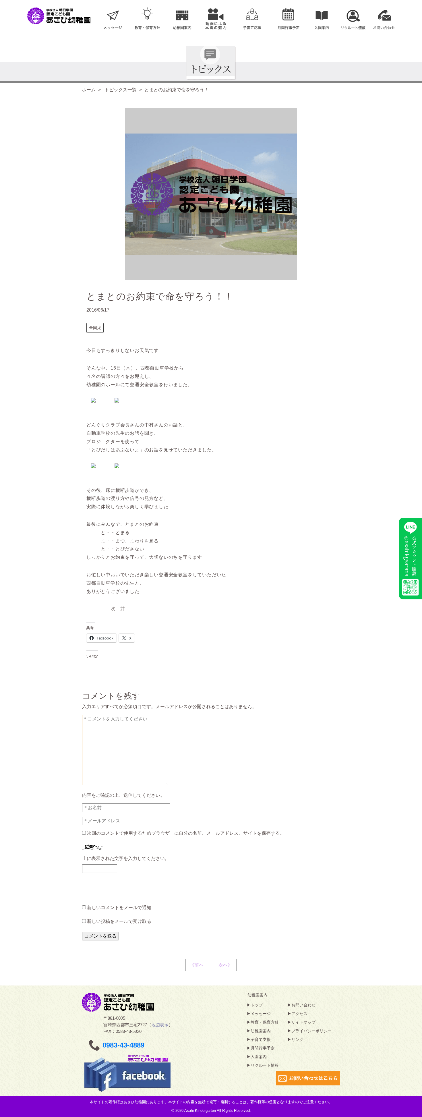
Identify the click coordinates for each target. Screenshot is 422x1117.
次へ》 (225, 965)
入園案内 (259, 1056)
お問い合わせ (303, 1005)
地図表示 (160, 1024)
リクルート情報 (265, 1065)
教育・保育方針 (265, 1022)
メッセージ (261, 1013)
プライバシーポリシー (311, 1031)
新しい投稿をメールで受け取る (119, 921)
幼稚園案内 (261, 1031)
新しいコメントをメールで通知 (119, 907)
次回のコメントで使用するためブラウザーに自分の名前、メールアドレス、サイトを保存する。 (185, 833)
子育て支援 (261, 1039)
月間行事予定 (263, 1048)
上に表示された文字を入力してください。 (125, 858)
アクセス (299, 1013)
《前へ (197, 965)
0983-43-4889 (123, 1045)
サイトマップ (303, 1022)
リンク (297, 1039)
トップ (257, 1005)
